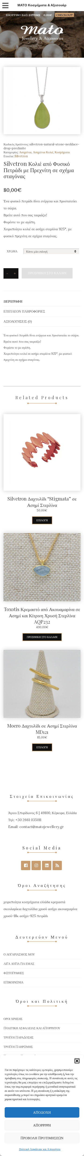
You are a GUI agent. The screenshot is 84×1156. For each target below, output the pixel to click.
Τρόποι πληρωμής (18, 1047)
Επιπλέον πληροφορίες (24, 311)
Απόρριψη (42, 1125)
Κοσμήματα (62, 152)
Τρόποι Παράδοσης (19, 1037)
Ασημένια (25, 152)
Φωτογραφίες (14, 973)
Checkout (64, 15)
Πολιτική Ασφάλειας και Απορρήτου (39, 1149)
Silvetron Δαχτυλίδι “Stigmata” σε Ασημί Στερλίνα (42, 501)
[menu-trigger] (5, 4)
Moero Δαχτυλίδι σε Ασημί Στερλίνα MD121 (42, 728)
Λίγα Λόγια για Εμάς (19, 964)
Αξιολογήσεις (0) (18, 321)
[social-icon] (25, 865)
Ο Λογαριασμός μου (19, 954)
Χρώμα (12, 251)
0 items (34, 15)
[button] (77, 1061)
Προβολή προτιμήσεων (42, 1138)
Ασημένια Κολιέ (43, 152)
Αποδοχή (42, 1112)
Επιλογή (42, 520)
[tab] (42, 302)
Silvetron (21, 156)
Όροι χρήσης (13, 1019)
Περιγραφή (13, 301)
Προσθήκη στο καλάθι (47, 273)
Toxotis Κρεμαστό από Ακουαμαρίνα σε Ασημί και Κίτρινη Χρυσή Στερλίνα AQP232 (42, 615)
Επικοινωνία (13, 982)
